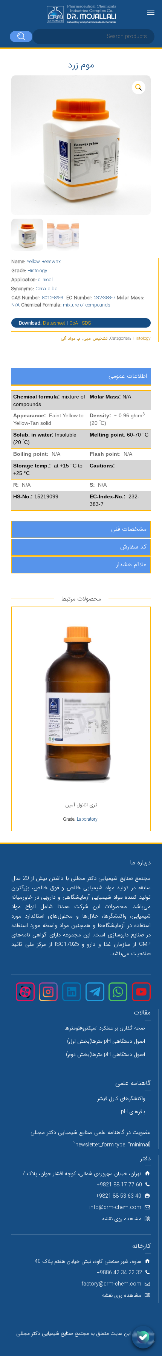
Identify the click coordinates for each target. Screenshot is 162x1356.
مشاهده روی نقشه (121, 1219)
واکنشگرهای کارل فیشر (121, 1098)
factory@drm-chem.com (111, 1284)
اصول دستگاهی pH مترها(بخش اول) (106, 1041)
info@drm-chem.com (115, 1207)
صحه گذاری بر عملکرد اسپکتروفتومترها (104, 1028)
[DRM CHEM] (81, 14)
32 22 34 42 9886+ (119, 1273)
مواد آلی (68, 338)
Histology (142, 338)
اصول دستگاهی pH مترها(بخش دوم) (105, 1054)
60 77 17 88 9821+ (119, 1185)
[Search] (21, 36)
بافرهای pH (133, 1112)
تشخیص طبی (95, 338)
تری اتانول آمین (81, 805)
